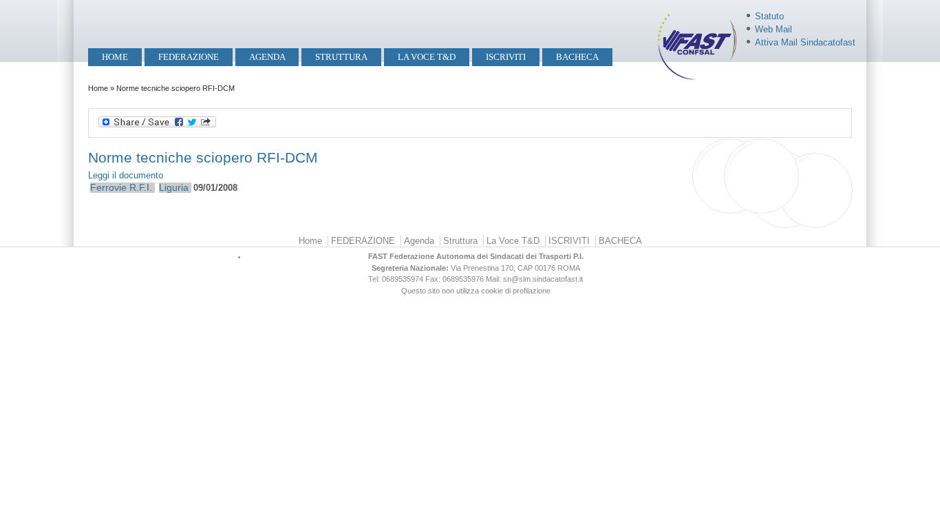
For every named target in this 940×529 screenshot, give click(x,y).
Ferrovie (108, 187)
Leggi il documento (125, 175)
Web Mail (773, 29)
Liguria (174, 187)
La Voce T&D (427, 57)
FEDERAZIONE (188, 57)
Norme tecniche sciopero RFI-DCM (205, 157)
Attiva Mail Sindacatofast (805, 42)
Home (115, 57)
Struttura (341, 57)
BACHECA (577, 57)
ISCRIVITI (506, 57)
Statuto (769, 16)
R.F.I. (140, 187)
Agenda (267, 57)
